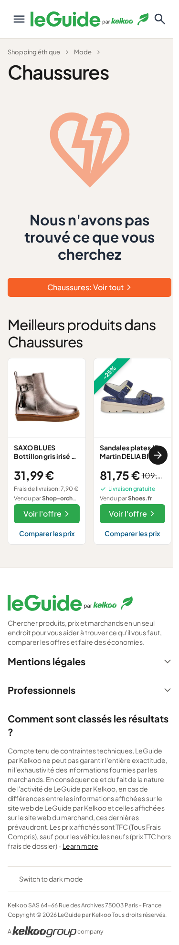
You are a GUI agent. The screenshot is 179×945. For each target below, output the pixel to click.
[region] (89, 455)
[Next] (158, 455)
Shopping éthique (34, 52)
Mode (83, 52)
